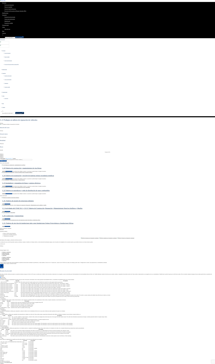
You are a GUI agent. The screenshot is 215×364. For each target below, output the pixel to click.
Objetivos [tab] (1, 154)
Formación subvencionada (9, 17)
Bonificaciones (5, 13)
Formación (4, 15)
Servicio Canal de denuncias (10, 9)
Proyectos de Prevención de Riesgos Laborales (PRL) (15, 11)
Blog (3, 31)
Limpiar (14, 158)
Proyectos (4, 3)
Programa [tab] (1, 155)
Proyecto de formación (9, 5)
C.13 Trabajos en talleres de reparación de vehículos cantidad (11, 159)
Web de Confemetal (5, 254)
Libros (3, 27)
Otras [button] (1, 337)
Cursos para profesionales (9, 19)
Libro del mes (7, 29)
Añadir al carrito (3, 160)
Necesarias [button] (2, 276)
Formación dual (5, 25)
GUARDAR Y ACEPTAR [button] (5, 361)
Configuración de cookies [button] (4, 263)
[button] (2, 35)
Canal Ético (4, 255)
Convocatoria (2, 158)
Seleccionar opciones (8, 171)
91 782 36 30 (2, 39)
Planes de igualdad (8, 7)
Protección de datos (5, 253)
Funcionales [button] (2, 297)
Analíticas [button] (2, 312)
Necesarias (3, 277)
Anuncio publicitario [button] (3, 325)
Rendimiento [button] (2, 308)
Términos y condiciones (6, 252)
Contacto (4, 33)
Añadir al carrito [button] (7, 211)
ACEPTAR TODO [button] (12, 263)
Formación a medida (8, 23)
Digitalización (7, 21)
